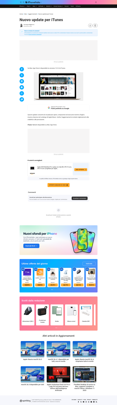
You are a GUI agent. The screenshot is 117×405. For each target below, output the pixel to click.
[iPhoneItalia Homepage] (33, 2)
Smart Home (58, 6)
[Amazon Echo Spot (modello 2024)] (91, 272)
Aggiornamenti (32, 14)
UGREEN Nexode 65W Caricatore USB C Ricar (78, 279)
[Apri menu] (41, 2)
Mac (34, 6)
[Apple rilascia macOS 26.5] (32, 349)
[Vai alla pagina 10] (65, 289)
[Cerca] (23, 2)
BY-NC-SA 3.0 (46, 401)
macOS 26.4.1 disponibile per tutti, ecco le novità (58, 360)
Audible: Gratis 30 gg (40, 278)
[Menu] (21, 2)
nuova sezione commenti (35, 34)
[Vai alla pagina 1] (52, 289)
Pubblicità (94, 399)
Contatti (79, 399)
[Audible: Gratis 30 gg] (40, 272)
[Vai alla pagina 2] (54, 289)
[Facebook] (78, 402)
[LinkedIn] (94, 402)
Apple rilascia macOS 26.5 (32, 359)
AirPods (41, 6)
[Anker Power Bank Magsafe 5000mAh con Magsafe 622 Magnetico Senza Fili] (66, 272)
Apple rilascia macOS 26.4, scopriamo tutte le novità (84, 360)
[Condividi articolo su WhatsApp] (22, 93)
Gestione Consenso (55, 401)
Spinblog (41, 399)
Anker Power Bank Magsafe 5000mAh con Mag (66, 279)
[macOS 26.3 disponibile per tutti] (32, 374)
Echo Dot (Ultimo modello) (53, 278)
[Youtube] (84, 402)
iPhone (22, 6)
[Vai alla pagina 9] (64, 289)
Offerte (78, 6)
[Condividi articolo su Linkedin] (22, 81)
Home (21, 14)
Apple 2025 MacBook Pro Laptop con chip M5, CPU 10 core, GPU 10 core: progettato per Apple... (54, 167)
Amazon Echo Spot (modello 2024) (91, 278)
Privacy (89, 399)
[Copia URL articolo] (22, 99)
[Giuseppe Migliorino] (21, 25)
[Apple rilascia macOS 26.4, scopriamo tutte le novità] (84, 349)
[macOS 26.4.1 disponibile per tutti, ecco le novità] (58, 349)
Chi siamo (74, 399)
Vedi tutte (89, 263)
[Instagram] (86, 402)
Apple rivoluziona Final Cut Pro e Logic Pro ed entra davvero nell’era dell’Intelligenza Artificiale (58, 387)
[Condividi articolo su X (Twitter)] (22, 75)
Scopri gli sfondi (30, 246)
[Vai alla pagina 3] (55, 289)
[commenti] (90, 25)
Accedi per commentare (79, 198)
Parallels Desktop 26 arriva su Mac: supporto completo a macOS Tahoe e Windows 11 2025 (84, 387)
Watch (48, 6)
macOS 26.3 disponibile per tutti (32, 385)
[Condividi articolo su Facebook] (22, 69)
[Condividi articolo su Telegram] (22, 87)
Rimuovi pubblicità (58, 61)
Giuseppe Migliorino (29, 24)
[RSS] (96, 402)
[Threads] (89, 402)
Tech (72, 6)
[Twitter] (81, 402)
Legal (84, 399)
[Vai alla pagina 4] (61, 327)
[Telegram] (91, 402)
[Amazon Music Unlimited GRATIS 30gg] (27, 272)
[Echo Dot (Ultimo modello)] (53, 272)
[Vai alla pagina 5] (58, 289)
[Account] (96, 2)
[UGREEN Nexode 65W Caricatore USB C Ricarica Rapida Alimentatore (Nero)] (78, 272)
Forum (67, 6)
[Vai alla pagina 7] (61, 289)
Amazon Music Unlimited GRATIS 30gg (27, 279)
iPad (28, 6)
